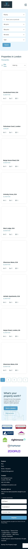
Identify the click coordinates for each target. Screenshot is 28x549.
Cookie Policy (6, 532)
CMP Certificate (6, 534)
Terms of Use (20, 521)
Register (14, 517)
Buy (2, 463)
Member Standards (7, 536)
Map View (5, 65)
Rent (2, 466)
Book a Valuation (6, 468)
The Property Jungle (11, 544)
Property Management (7, 471)
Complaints (14, 532)
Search (6, 45)
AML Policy (15, 534)
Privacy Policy (4, 522)
